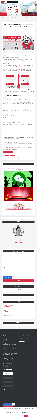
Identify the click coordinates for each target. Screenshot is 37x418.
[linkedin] (18, 242)
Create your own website (9, 147)
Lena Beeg (16, 200)
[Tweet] (18, 289)
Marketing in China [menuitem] (22, 335)
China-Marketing (8, 309)
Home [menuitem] (28, 338)
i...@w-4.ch (4, 362)
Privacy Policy (6, 409)
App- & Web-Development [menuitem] (30, 334)
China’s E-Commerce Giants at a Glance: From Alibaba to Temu (18, 183)
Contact (18, 221)
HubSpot (7, 307)
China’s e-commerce (19, 66)
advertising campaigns (22, 103)
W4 (16, 29)
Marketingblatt (9, 17)
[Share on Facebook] (16, 289)
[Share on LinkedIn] (20, 289)
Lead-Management (8, 314)
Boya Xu (16, 169)
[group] (18, 52)
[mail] (16, 242)
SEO (6, 310)
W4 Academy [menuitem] (21, 338)
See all (4, 317)
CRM (6, 311)
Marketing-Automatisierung (10, 305)
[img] (30, 52)
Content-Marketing (8, 306)
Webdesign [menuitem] (28, 335)
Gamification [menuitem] (21, 334)
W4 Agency (4, 17)
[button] (5, 52)
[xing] (21, 242)
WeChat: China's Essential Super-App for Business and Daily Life (18, 168)
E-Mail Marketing (8, 315)
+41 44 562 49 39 (18, 240)
